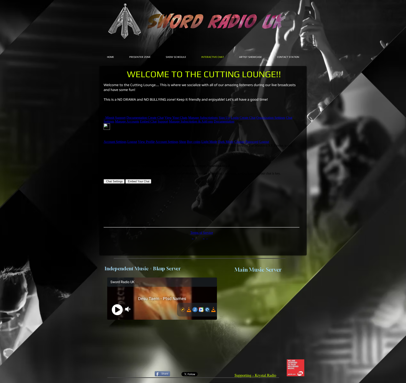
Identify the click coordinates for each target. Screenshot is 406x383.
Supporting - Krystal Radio (255, 375)
